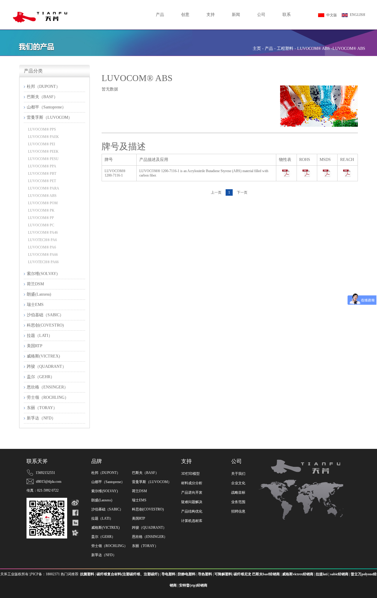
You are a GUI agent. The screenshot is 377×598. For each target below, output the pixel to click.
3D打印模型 (190, 474)
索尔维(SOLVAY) (104, 491)
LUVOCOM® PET (42, 181)
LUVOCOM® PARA (43, 188)
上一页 (216, 192)
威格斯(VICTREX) (105, 527)
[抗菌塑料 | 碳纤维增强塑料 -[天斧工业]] (53, 4)
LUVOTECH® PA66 (43, 262)
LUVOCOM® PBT (42, 174)
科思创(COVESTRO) (148, 509)
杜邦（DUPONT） (105, 473)
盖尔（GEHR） (103, 537)
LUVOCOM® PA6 (42, 247)
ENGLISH (357, 15)
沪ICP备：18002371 (45, 574)
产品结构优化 (191, 511)
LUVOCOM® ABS (42, 196)
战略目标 (238, 492)
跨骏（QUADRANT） (149, 527)
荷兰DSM (139, 491)
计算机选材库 (191, 521)
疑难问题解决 (191, 502)
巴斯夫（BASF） (145, 473)
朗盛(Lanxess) (101, 500)
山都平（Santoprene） (108, 482)
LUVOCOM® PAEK (43, 137)
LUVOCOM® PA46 (43, 232)
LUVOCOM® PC (41, 225)
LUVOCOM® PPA (42, 166)
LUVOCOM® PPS (42, 129)
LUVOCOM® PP (41, 218)
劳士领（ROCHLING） (109, 546)
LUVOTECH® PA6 (42, 240)
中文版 (331, 15)
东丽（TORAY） (145, 546)
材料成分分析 (191, 483)
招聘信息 (238, 511)
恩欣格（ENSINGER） (149, 537)
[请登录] (286, 173)
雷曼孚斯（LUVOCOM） (151, 482)
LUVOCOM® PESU (43, 159)
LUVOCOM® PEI (41, 144)
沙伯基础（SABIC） (107, 509)
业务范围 (238, 502)
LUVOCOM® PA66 (43, 255)
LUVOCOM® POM (43, 203)
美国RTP (138, 518)
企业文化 (238, 483)
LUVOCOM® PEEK (43, 151)
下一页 (242, 192)
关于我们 (238, 474)
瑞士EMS (139, 500)
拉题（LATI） (102, 518)
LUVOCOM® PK (41, 210)
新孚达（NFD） (103, 555)
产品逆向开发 (191, 492)
